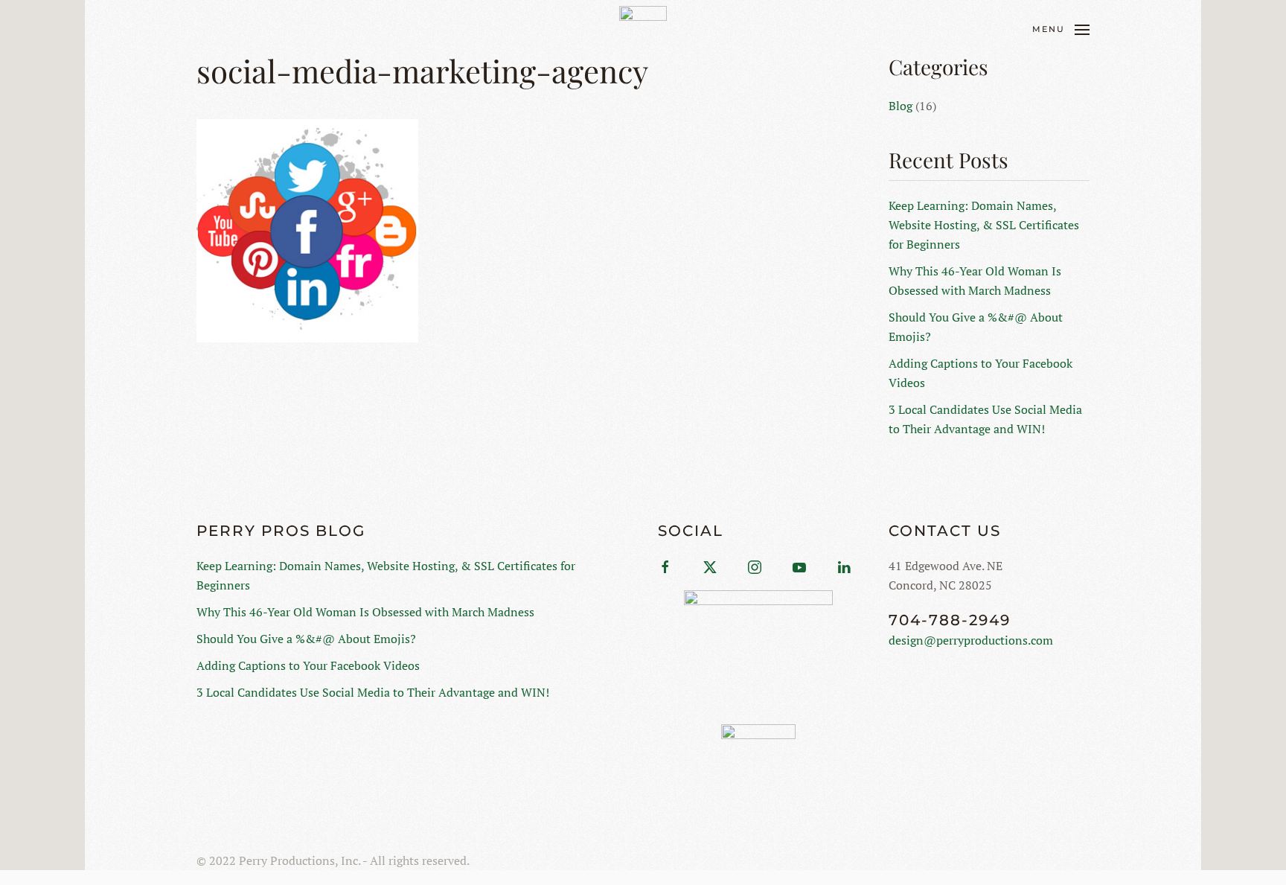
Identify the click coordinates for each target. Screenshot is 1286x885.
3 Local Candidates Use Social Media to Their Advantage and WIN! (372, 692)
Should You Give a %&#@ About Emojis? (306, 638)
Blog (900, 106)
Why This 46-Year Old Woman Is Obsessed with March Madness (365, 612)
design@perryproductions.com (971, 640)
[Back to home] (643, 30)
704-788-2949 (950, 620)
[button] (1061, 30)
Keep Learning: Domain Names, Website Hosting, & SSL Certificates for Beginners (984, 224)
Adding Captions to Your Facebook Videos (308, 665)
